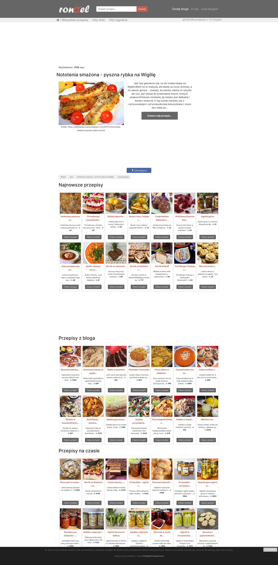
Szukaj (142, 9)
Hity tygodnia (118, 20)
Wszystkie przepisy (75, 20)
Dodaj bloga (180, 9)
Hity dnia (99, 20)
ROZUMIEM (270, 549)
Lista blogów (209, 9)
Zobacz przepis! (70, 237)
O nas (195, 9)
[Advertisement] (139, 45)
